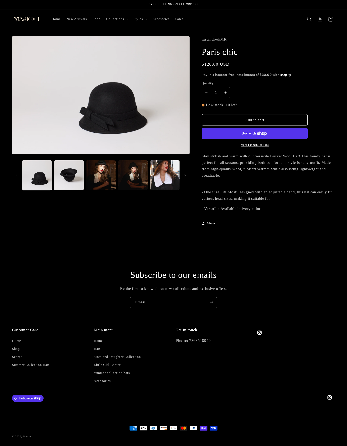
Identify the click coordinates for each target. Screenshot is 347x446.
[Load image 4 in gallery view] (133, 175)
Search (17, 357)
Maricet (28, 436)
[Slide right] (185, 175)
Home (16, 341)
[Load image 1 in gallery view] (37, 175)
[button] (117, 19)
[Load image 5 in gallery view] (165, 175)
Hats (97, 349)
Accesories (102, 381)
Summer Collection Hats (31, 365)
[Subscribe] (211, 302)
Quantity (207, 83)
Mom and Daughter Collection (117, 357)
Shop (16, 349)
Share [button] (211, 223)
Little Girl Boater (107, 365)
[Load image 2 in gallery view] (69, 175)
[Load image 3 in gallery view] (101, 175)
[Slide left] (16, 175)
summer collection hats (112, 373)
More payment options (255, 144)
